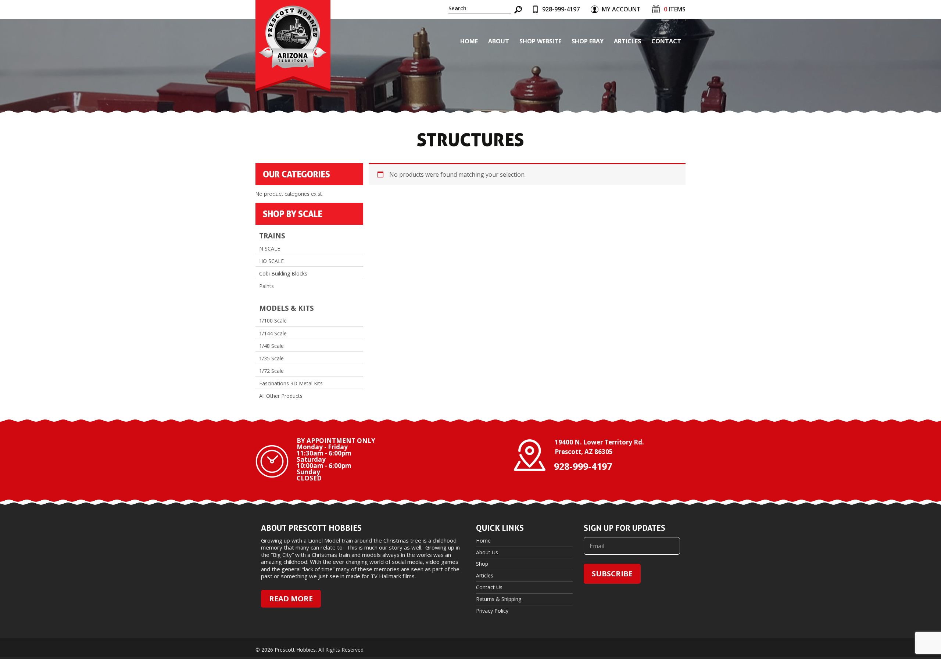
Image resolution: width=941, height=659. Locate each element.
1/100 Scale (273, 320)
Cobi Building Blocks (283, 273)
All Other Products (281, 396)
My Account (621, 9)
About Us (487, 552)
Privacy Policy (492, 610)
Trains (272, 236)
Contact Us (489, 587)
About (498, 41)
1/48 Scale (271, 346)
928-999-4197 (561, 9)
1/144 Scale (273, 333)
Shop (482, 563)
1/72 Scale (271, 371)
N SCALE (269, 248)
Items (675, 9)
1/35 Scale (271, 358)
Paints (266, 286)
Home (469, 41)
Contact (666, 41)
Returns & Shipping (498, 598)
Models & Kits (286, 308)
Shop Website (540, 41)
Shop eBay (588, 41)
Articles (627, 41)
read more (291, 599)
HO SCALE (271, 261)
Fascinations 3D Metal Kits (291, 383)
